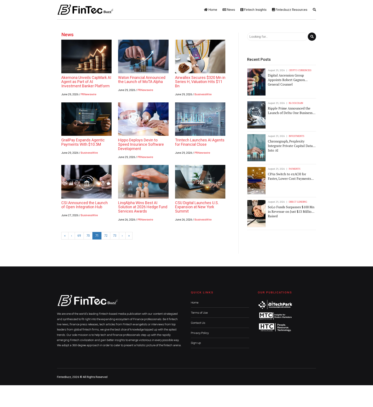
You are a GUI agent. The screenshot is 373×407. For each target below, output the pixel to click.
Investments (296, 136)
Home (212, 10)
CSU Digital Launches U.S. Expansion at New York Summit (197, 207)
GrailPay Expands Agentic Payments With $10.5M (83, 142)
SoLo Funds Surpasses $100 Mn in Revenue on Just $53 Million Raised (291, 211)
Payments (294, 168)
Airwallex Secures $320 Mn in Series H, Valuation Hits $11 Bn (200, 81)
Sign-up (196, 342)
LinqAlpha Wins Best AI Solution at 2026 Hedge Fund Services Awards (142, 207)
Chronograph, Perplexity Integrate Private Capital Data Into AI (290, 145)
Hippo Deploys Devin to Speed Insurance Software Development (141, 144)
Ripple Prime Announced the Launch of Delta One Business (290, 110)
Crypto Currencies (300, 70)
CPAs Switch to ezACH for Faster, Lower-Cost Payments (289, 176)
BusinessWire (203, 94)
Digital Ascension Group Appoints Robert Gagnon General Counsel (286, 79)
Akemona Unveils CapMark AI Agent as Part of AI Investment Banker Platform (86, 81)
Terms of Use (199, 312)
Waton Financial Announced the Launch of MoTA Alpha (141, 79)
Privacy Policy (200, 333)
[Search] (314, 9)
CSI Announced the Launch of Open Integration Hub (84, 204)
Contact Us (198, 322)
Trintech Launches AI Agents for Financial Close (199, 142)
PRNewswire (88, 94)
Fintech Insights (255, 10)
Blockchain (296, 103)
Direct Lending (298, 201)
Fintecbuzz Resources (291, 10)
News (230, 10)
